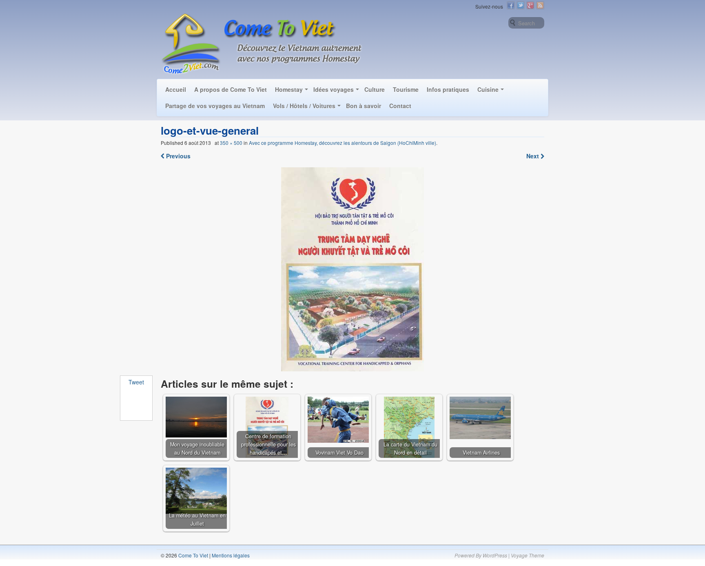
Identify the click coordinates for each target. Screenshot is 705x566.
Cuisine (488, 89)
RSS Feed (540, 5)
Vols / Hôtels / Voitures (304, 106)
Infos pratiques (448, 89)
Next (533, 156)
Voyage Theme (527, 555)
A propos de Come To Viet (230, 89)
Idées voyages (333, 89)
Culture (374, 89)
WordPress (495, 555)
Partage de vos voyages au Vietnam (215, 106)
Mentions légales (231, 555)
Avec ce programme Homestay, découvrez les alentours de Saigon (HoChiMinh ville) (342, 142)
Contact (400, 106)
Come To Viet (192, 555)
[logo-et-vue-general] (353, 269)
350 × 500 (231, 142)
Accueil (175, 89)
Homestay (289, 89)
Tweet (136, 382)
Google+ (530, 5)
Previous (177, 156)
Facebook (511, 5)
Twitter (521, 5)
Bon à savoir (363, 106)
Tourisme (406, 89)
